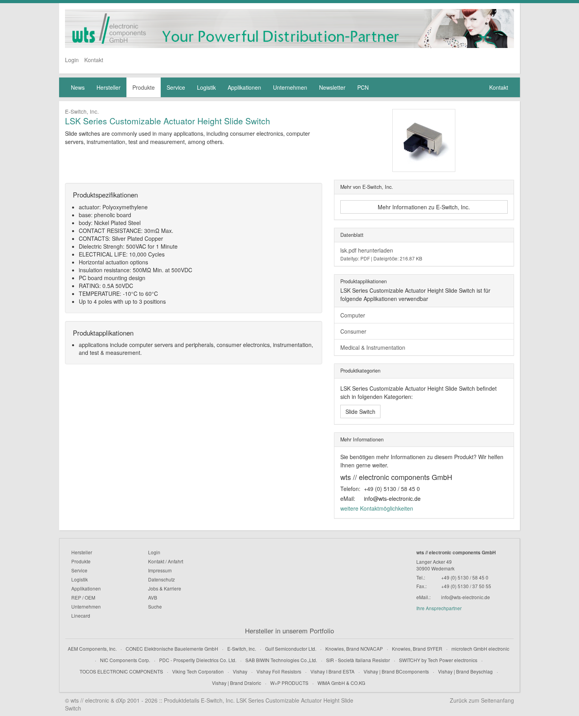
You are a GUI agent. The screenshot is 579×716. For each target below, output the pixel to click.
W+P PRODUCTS (289, 682)
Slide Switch (360, 411)
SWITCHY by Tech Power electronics (438, 660)
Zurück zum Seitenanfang (482, 700)
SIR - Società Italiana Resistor (358, 660)
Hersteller (108, 87)
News (78, 87)
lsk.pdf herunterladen (381, 254)
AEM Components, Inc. (92, 648)
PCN (363, 87)
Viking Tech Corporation (198, 671)
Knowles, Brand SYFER (417, 648)
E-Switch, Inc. (241, 648)
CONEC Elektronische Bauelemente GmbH (172, 648)
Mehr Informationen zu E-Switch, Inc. (424, 207)
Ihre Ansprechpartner (439, 608)
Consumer (353, 331)
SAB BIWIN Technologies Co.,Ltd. (281, 660)
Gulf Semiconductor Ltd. (290, 648)
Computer (352, 315)
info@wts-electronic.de (392, 498)
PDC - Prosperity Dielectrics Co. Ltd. (197, 660)
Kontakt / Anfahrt (165, 561)
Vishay (240, 671)
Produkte (143, 87)
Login (72, 60)
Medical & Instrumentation (372, 347)
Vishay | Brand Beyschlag (465, 671)
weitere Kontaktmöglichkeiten (376, 508)
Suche (155, 606)
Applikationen (244, 87)
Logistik (206, 87)
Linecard (80, 615)
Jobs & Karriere (164, 588)
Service (176, 87)
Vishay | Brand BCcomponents (396, 671)
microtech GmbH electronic (480, 648)
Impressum (160, 570)
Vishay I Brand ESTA (332, 671)
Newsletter (332, 87)
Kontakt (93, 60)
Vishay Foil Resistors (278, 671)
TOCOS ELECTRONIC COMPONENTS (121, 671)
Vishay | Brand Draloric (236, 682)
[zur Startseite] (289, 28)
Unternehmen (290, 87)
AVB (152, 597)
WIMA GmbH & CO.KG (341, 682)
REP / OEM (83, 597)
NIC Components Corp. (125, 660)
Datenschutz (161, 579)
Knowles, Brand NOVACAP (354, 648)
